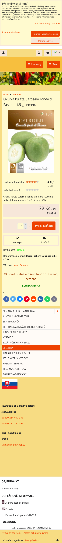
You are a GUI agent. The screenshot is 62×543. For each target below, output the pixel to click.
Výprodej (8, 337)
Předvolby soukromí (11, 532)
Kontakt (9, 509)
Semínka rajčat (12, 321)
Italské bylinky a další (16, 353)
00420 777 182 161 (12, 423)
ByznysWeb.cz (32, 540)
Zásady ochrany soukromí (36, 532)
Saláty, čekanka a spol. (16, 342)
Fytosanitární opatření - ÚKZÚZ (20, 515)
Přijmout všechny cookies (45, 33)
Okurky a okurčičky (14, 374)
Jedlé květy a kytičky (15, 358)
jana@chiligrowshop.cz (13, 444)
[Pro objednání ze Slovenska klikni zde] (9, 388)
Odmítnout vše (45, 40)
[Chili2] (31, 83)
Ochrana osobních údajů (17, 502)
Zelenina (8, 347)
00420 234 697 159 (12, 417)
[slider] (32, 182)
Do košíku (45, 226)
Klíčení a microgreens (16, 316)
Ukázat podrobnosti (11, 32)
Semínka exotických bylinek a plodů (24, 326)
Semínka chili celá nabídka (19, 311)
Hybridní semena (13, 363)
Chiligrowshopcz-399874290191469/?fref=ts (31, 528)
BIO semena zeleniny (15, 332)
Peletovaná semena (14, 368)
